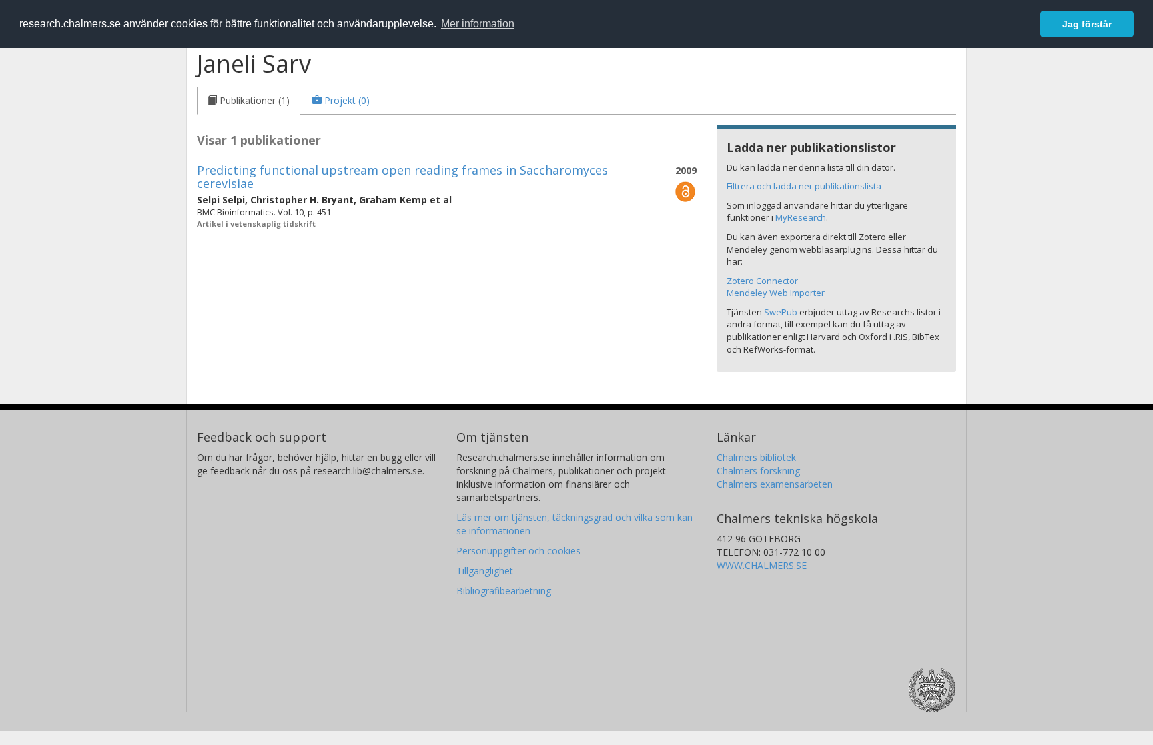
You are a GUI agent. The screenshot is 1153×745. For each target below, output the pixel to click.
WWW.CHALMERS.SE (762, 565)
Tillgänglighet (484, 570)
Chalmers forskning (758, 470)
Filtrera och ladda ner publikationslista (804, 186)
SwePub (780, 312)
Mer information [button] (477, 23)
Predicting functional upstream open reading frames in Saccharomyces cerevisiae (402, 176)
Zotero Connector (762, 281)
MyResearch (800, 217)
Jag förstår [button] (1087, 24)
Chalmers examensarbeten (775, 484)
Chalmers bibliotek (756, 457)
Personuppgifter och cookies (518, 550)
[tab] (248, 101)
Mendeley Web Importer (776, 293)
